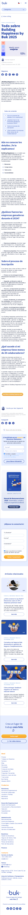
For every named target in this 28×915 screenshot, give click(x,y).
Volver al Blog (7, 16)
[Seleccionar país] (20, 3)
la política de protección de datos (11, 456)
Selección (4, 809)
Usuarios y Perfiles (7, 794)
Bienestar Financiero (7, 840)
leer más (14, 614)
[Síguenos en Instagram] (17, 908)
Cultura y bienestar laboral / (12, 596)
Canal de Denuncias (7, 827)
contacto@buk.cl (6, 864)
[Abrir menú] (26, 3)
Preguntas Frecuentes (8, 773)
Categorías (7, 9)
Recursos (4, 765)
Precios (3, 757)
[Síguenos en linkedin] (6, 74)
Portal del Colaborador (8, 792)
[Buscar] (4, 429)
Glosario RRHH (5, 781)
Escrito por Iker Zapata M (14, 408)
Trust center (5, 777)
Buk (22, 596)
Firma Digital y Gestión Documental (11, 823)
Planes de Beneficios (7, 842)
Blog (2, 763)
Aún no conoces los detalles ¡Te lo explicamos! (15, 116)
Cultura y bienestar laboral (8, 22)
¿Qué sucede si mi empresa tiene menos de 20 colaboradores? (15, 132)
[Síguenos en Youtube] (14, 908)
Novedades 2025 (9, 639)
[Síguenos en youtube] (13, 74)
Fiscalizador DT (6, 771)
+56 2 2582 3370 (6, 857)
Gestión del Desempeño (8, 805)
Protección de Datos (7, 769)
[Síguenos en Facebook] (8, 908)
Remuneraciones (6, 819)
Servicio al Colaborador (8, 829)
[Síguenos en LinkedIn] (11, 908)
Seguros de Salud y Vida (8, 838)
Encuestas (4, 813)
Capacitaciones (5, 811)
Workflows (4, 796)
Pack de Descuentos (7, 844)
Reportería (4, 798)
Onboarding (4, 825)
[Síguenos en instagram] (10, 74)
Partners (4, 761)
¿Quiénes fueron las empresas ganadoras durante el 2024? (13, 121)
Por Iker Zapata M (10, 59)
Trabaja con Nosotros (7, 759)
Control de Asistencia (7, 821)
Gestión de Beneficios (7, 836)
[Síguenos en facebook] (2, 74)
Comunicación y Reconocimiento (11, 807)
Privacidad (4, 767)
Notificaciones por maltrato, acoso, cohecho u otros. (12, 877)
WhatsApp (6, 866)
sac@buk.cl (4, 859)
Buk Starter (4, 779)
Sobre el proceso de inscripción (13, 126)
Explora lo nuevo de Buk (8, 775)
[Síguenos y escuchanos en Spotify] (17, 74)
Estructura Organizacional (9, 790)
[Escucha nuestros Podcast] (20, 908)
